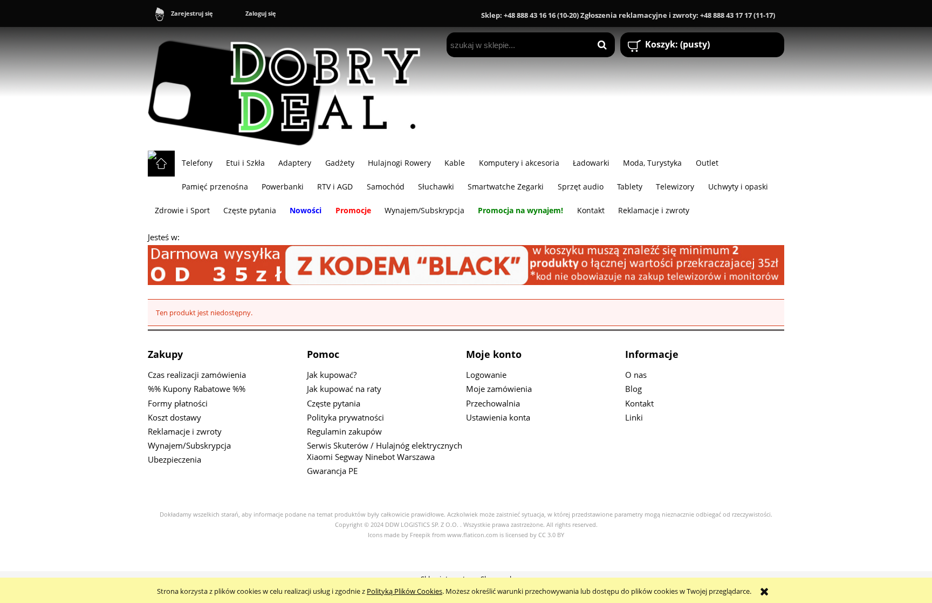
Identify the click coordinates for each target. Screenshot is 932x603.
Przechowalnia (493, 403)
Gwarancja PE (332, 470)
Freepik (420, 535)
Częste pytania (333, 403)
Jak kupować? (332, 374)
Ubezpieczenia (174, 459)
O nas (636, 374)
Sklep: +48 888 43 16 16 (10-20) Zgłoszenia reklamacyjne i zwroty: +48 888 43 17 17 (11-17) (628, 15)
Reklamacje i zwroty (185, 431)
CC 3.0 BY (551, 535)
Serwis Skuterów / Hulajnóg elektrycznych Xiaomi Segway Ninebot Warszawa (384, 451)
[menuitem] (197, 162)
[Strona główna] (289, 88)
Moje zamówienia (499, 388)
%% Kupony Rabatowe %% (196, 388)
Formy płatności (178, 403)
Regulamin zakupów (344, 431)
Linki (634, 417)
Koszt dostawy (174, 417)
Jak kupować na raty (344, 388)
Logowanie (486, 374)
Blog (633, 388)
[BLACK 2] (466, 264)
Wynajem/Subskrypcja (189, 445)
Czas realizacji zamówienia (197, 374)
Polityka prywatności (345, 417)
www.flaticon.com (472, 535)
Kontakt (639, 403)
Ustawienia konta (498, 417)
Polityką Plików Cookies (404, 591)
